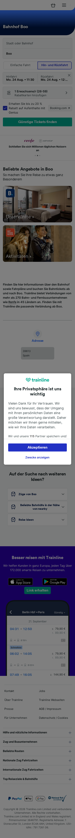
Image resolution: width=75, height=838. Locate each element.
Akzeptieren (37, 447)
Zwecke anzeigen (37, 457)
